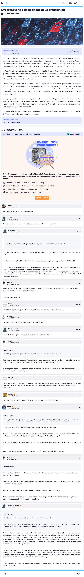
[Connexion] (75, 3)
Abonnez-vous (42, 198)
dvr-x (9, 205)
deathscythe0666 (13, 505)
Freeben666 (12, 329)
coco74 (9, 218)
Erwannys (11, 230)
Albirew (10, 394)
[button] (81, 3)
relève (18, 66)
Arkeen (9, 316)
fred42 (9, 406)
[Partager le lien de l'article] (5, 574)
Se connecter (75, 134)
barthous (11, 304)
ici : (12, 434)
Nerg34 (9, 282)
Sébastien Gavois (11, 51)
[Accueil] (5, 3)
